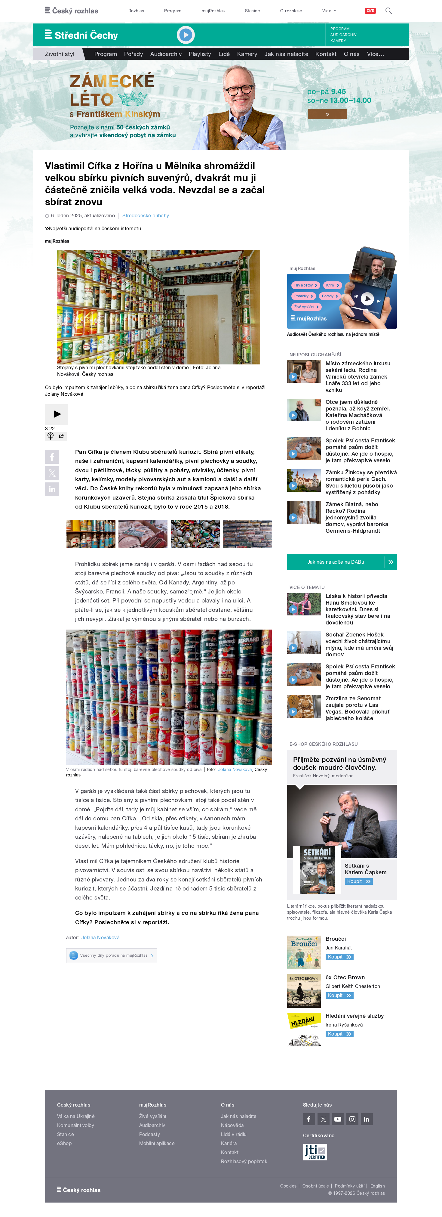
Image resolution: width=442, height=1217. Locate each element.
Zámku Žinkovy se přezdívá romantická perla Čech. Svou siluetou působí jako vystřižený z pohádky (361, 482)
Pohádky (301, 296)
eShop (64, 1143)
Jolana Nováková (235, 769)
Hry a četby (303, 285)
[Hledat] (389, 11)
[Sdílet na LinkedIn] (52, 489)
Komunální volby (75, 1125)
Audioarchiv (343, 35)
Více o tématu (307, 587)
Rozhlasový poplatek (244, 1161)
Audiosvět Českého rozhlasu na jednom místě (333, 334)
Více (375, 54)
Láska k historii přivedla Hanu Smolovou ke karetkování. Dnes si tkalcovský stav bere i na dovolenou (358, 609)
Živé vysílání (304, 307)
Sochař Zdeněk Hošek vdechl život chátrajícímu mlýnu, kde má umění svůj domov (359, 644)
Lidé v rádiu (234, 1134)
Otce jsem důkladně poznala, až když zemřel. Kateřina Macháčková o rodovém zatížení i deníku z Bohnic (358, 415)
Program (172, 10)
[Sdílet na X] (52, 473)
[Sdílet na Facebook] (52, 457)
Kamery (338, 41)
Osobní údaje (315, 1186)
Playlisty (200, 54)
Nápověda (232, 1125)
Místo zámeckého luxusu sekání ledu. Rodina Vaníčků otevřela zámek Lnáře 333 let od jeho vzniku (358, 376)
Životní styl (60, 54)
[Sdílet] (61, 436)
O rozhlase (291, 10)
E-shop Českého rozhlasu (324, 744)
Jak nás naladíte (286, 54)
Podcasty (149, 1134)
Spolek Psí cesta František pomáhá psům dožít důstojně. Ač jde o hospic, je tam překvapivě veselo (360, 450)
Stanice (252, 10)
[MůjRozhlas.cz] (57, 242)
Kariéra (229, 1143)
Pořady (133, 54)
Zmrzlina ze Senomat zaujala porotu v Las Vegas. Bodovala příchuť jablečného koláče (357, 708)
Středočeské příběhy (145, 215)
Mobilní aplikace (157, 1143)
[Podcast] (50, 436)
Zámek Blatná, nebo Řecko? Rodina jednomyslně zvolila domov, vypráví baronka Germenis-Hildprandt (357, 517)
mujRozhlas (213, 10)
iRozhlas (135, 10)
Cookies (288, 1186)
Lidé (224, 54)
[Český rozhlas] (71, 11)
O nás (352, 54)
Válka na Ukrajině (76, 1116)
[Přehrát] (56, 414)
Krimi (330, 285)
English (377, 1186)
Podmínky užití (349, 1186)
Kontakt (325, 54)
